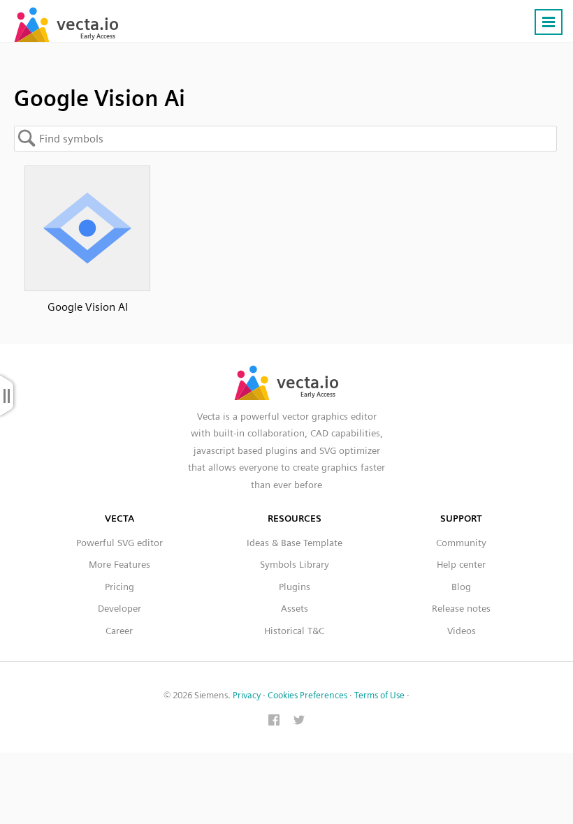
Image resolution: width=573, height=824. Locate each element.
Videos (461, 630)
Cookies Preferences (307, 695)
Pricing (119, 586)
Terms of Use (379, 695)
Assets (294, 608)
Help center (461, 564)
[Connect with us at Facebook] (273, 721)
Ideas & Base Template (294, 542)
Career (119, 630)
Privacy (247, 695)
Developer (119, 608)
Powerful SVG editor (119, 542)
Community (461, 542)
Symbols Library (294, 564)
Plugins (294, 586)
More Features (119, 564)
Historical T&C (294, 630)
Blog (461, 586)
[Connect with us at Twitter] (299, 721)
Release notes (461, 608)
